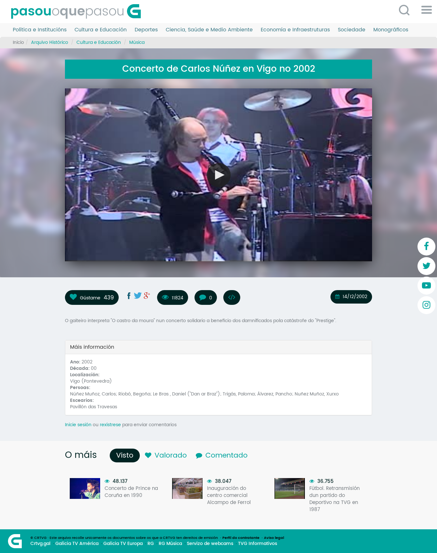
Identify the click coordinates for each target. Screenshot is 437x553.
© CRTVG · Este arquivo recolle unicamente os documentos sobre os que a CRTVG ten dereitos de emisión (124, 538)
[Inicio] (78, 11)
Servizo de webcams (210, 544)
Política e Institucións (40, 30)
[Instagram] (426, 305)
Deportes (146, 30)
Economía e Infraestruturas (295, 30)
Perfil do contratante (240, 538)
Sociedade (351, 30)
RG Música (170, 544)
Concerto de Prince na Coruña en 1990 (131, 492)
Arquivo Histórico (49, 42)
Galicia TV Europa (123, 544)
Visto (126, 455)
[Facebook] (426, 247)
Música (137, 42)
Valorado (171, 455)
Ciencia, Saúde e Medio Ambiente (209, 30)
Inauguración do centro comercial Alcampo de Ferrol (229, 495)
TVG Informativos (257, 544)
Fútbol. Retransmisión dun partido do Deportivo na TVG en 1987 (334, 499)
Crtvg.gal (40, 544)
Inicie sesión (78, 424)
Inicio (18, 42)
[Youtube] (426, 286)
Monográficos (390, 30)
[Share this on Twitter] (138, 295)
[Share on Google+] (147, 295)
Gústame (90, 297)
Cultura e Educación (101, 30)
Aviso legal (274, 538)
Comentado (226, 455)
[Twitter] (426, 266)
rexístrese (110, 424)
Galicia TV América (77, 544)
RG (150, 544)
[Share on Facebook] (129, 295)
